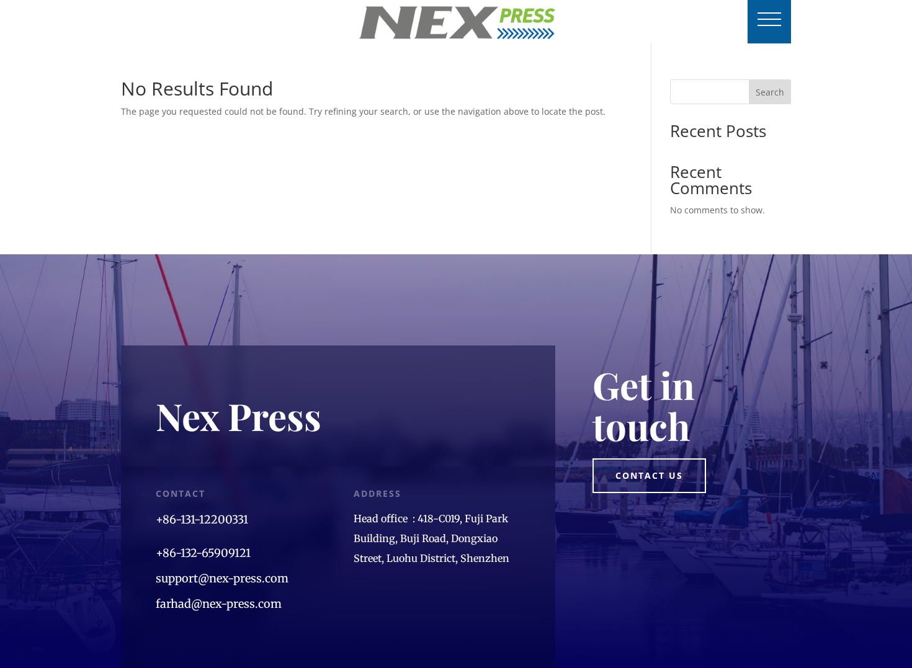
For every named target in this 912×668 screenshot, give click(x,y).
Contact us (649, 475)
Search (770, 92)
